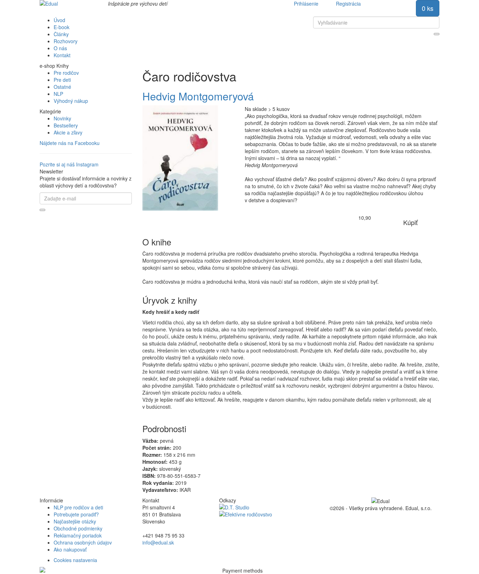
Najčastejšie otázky (75, 521)
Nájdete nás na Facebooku (70, 142)
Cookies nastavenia (75, 559)
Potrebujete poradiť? (76, 514)
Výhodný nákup (71, 100)
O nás (60, 48)
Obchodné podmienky (78, 528)
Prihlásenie (306, 3)
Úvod (59, 20)
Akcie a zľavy (68, 132)
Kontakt (62, 55)
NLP (58, 93)
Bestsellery (66, 125)
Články (61, 34)
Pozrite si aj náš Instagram (69, 164)
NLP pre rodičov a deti (78, 507)
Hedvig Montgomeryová (198, 96)
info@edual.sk (158, 542)
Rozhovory (65, 41)
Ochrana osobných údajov (83, 542)
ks (427, 8)
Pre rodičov (66, 72)
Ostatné (62, 86)
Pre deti (62, 79)
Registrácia (348, 3)
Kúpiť (410, 222)
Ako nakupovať (70, 549)
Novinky (62, 118)
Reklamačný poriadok (78, 535)
